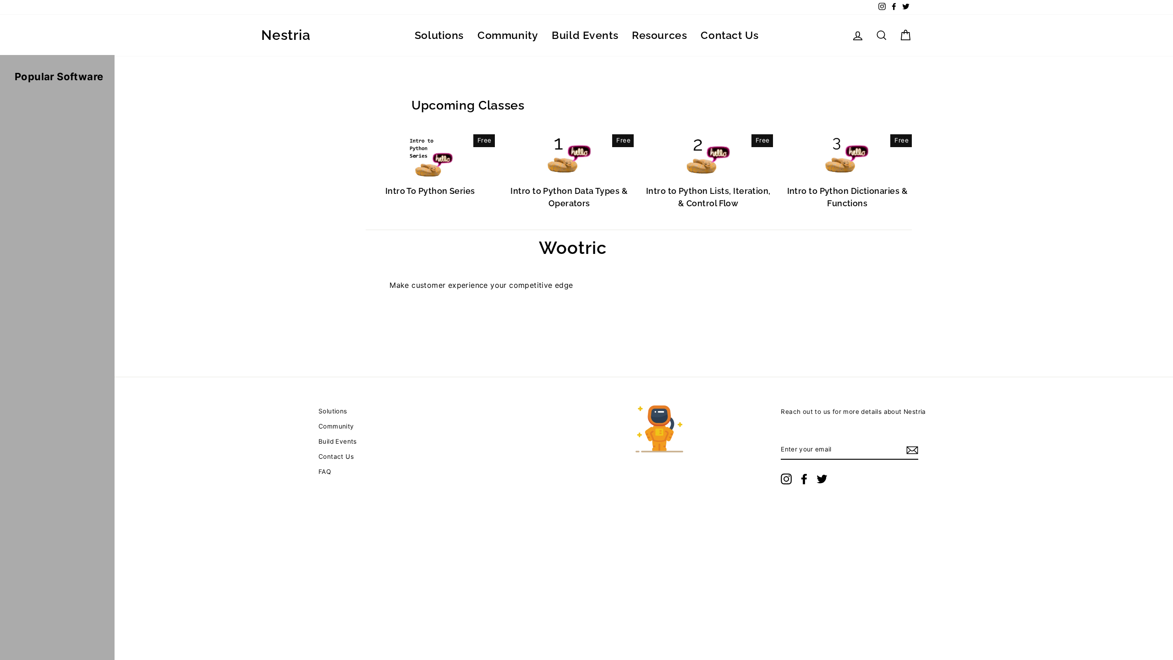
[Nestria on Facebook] (804, 478)
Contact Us (729, 35)
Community (507, 35)
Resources (659, 35)
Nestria (285, 35)
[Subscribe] (912, 450)
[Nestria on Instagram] (786, 478)
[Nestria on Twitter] (822, 478)
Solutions (439, 35)
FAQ (324, 471)
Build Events (585, 35)
